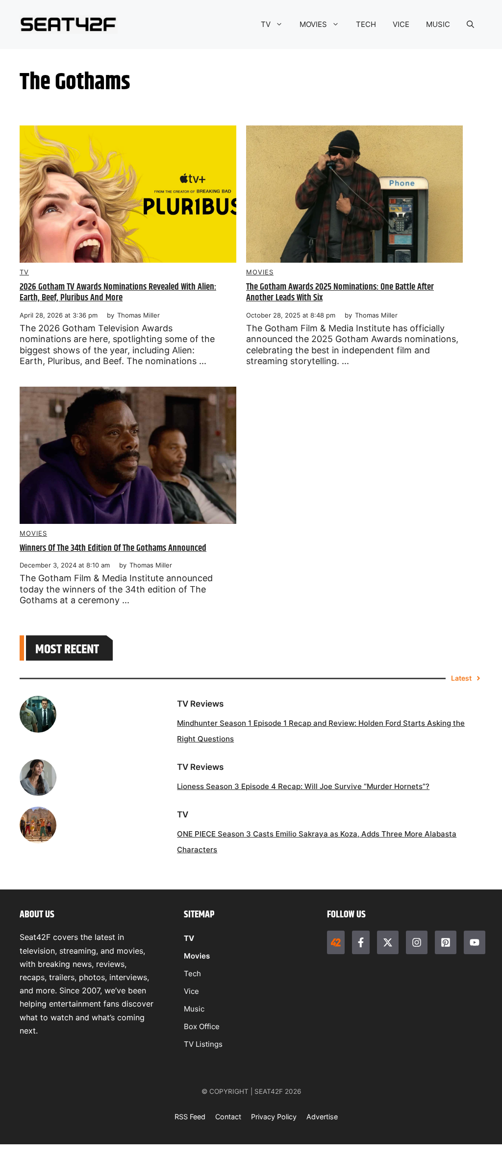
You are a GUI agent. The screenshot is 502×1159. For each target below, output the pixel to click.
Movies (260, 272)
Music (194, 1008)
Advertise (322, 1116)
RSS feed (190, 1116)
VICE (401, 24)
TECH (366, 24)
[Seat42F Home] (336, 942)
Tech (192, 973)
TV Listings (203, 1044)
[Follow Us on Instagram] (416, 942)
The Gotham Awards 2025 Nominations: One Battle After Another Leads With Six (340, 292)
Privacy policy (274, 1116)
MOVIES (313, 24)
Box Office (202, 1026)
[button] (470, 24)
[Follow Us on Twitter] (388, 942)
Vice (191, 991)
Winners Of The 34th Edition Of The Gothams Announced (113, 548)
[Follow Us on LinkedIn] (445, 942)
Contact (228, 1116)
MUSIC (438, 24)
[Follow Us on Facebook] (361, 942)
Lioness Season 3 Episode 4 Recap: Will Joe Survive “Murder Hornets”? (303, 786)
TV (266, 24)
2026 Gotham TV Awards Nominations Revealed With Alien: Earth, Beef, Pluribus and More (118, 292)
